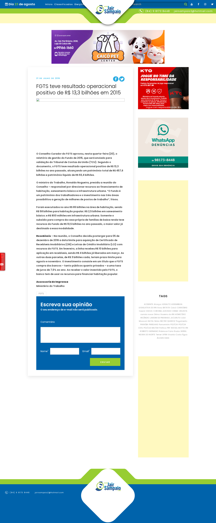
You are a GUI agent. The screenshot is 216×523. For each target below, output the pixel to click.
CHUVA (149, 311)
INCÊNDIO (144, 317)
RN (186, 327)
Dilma (157, 314)
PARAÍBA (144, 324)
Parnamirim (164, 324)
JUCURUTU (175, 317)
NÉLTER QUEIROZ (167, 321)
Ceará (142, 311)
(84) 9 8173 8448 (157, 11)
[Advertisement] (163, 230)
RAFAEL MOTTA (178, 327)
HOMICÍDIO (180, 314)
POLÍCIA (174, 324)
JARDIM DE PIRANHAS (160, 317)
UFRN (164, 334)
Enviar (105, 362)
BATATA (166, 307)
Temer (159, 334)
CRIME (175, 311)
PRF (168, 327)
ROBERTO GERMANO (149, 331)
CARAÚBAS (182, 307)
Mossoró (143, 321)
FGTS (41, 293)
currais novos (146, 314)
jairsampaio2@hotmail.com (193, 11)
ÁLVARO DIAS (163, 338)
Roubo (177, 331)
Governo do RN (167, 314)
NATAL (151, 321)
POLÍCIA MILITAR (151, 327)
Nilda (156, 321)
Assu (159, 307)
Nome (44, 351)
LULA (183, 317)
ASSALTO (166, 304)
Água (184, 334)
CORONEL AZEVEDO (162, 311)
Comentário (47, 322)
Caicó (173, 307)
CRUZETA (183, 311)
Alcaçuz (157, 304)
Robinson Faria (166, 331)
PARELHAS (153, 324)
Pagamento (181, 321)
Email (86, 351)
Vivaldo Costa (175, 334)
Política (162, 327)
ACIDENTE (148, 304)
